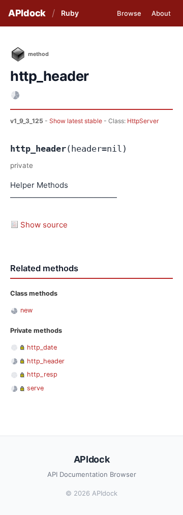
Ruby (70, 13)
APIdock (27, 13)
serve (35, 388)
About (161, 13)
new (26, 310)
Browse (129, 13)
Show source (44, 225)
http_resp (42, 374)
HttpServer (143, 121)
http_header (46, 361)
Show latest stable (76, 121)
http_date (42, 347)
